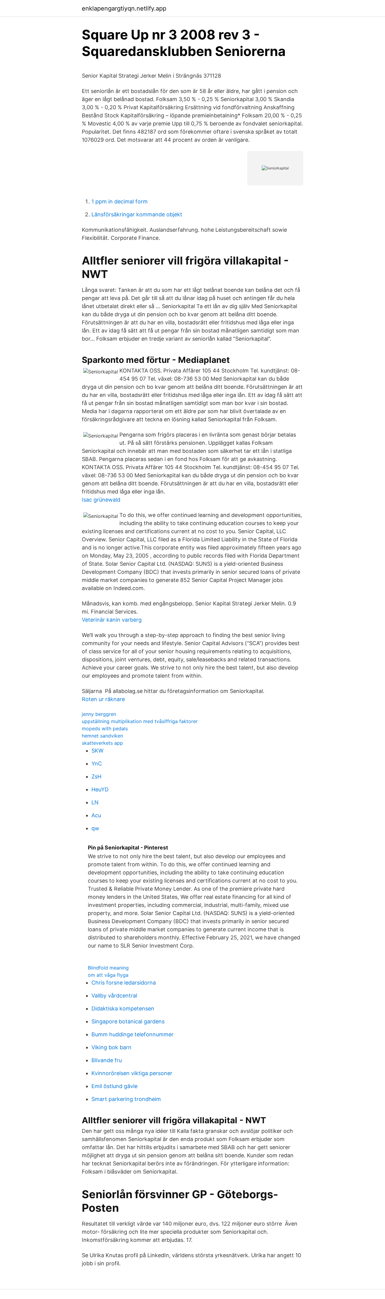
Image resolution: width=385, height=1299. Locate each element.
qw (95, 828)
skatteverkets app (102, 743)
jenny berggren (99, 714)
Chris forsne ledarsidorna (123, 982)
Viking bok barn (111, 1047)
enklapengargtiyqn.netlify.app (124, 8)
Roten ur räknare (103, 699)
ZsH (96, 776)
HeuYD (100, 789)
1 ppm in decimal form (119, 201)
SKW (97, 750)
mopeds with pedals (105, 728)
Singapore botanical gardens (128, 1021)
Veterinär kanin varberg (112, 620)
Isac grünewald (101, 499)
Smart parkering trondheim (126, 1099)
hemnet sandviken (102, 736)
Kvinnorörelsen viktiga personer (131, 1073)
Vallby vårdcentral (114, 995)
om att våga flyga (108, 975)
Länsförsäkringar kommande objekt (136, 214)
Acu (96, 815)
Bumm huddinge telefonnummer (132, 1034)
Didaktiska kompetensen (122, 1008)
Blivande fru (106, 1060)
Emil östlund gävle (114, 1086)
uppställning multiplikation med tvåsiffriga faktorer (140, 721)
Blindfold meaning (108, 968)
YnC (96, 763)
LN (95, 802)
